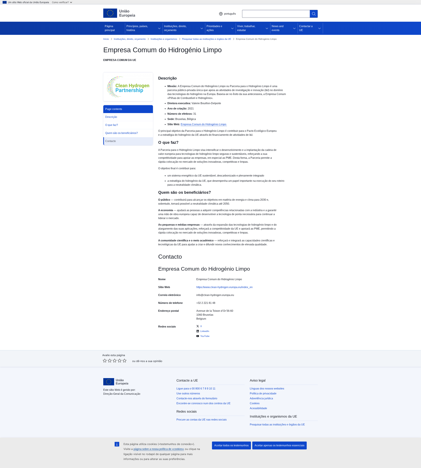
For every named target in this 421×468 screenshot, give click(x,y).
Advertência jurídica (261, 398)
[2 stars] (107, 360)
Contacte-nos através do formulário (196, 398)
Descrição (111, 117)
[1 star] (104, 360)
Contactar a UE (306, 28)
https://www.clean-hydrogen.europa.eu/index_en (224, 287)
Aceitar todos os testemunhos (231, 445)
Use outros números (188, 393)
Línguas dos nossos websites (267, 388)
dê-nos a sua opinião (149, 361)
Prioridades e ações (214, 28)
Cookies (255, 403)
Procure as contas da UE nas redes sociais (201, 419)
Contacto (110, 141)
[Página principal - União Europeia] (119, 13)
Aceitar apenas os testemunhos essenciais (279, 445)
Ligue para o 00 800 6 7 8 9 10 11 (195, 388)
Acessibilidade (258, 408)
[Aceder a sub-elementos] (160, 28)
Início (106, 39)
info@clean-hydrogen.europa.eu (215, 295)
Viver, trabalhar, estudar (246, 28)
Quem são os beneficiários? (121, 133)
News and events (278, 28)
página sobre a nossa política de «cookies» (159, 449)
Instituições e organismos (164, 39)
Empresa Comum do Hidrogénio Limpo (204, 124)
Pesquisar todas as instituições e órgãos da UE (206, 39)
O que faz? (111, 125)
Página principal (110, 28)
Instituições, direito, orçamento (175, 28)
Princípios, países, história (137, 28)
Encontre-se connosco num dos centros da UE (203, 403)
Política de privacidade (263, 393)
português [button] (230, 13)
